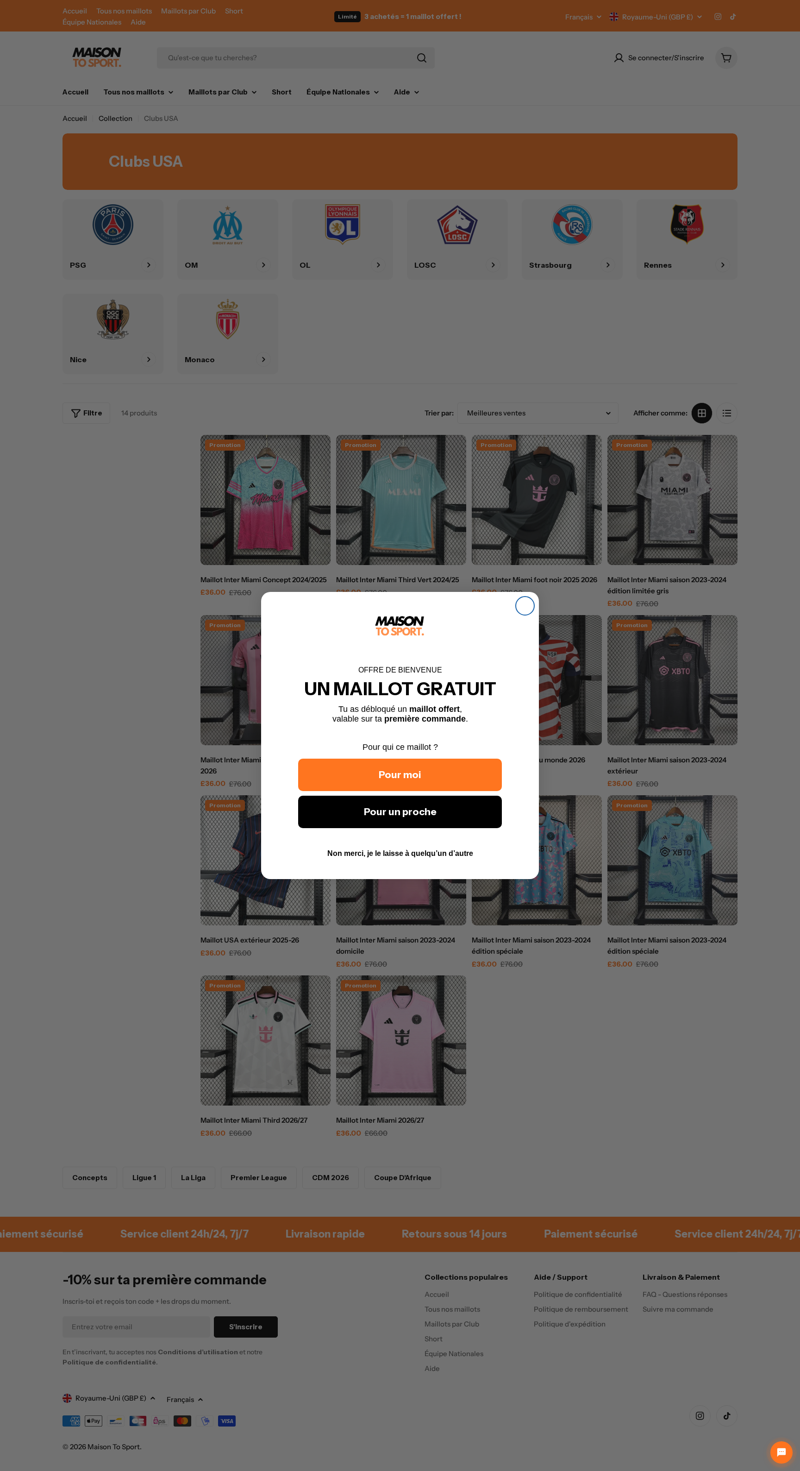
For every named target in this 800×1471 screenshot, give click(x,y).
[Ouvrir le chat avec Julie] (781, 1452)
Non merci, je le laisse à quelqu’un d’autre (400, 853)
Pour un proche (400, 811)
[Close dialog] (525, 606)
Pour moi (400, 774)
